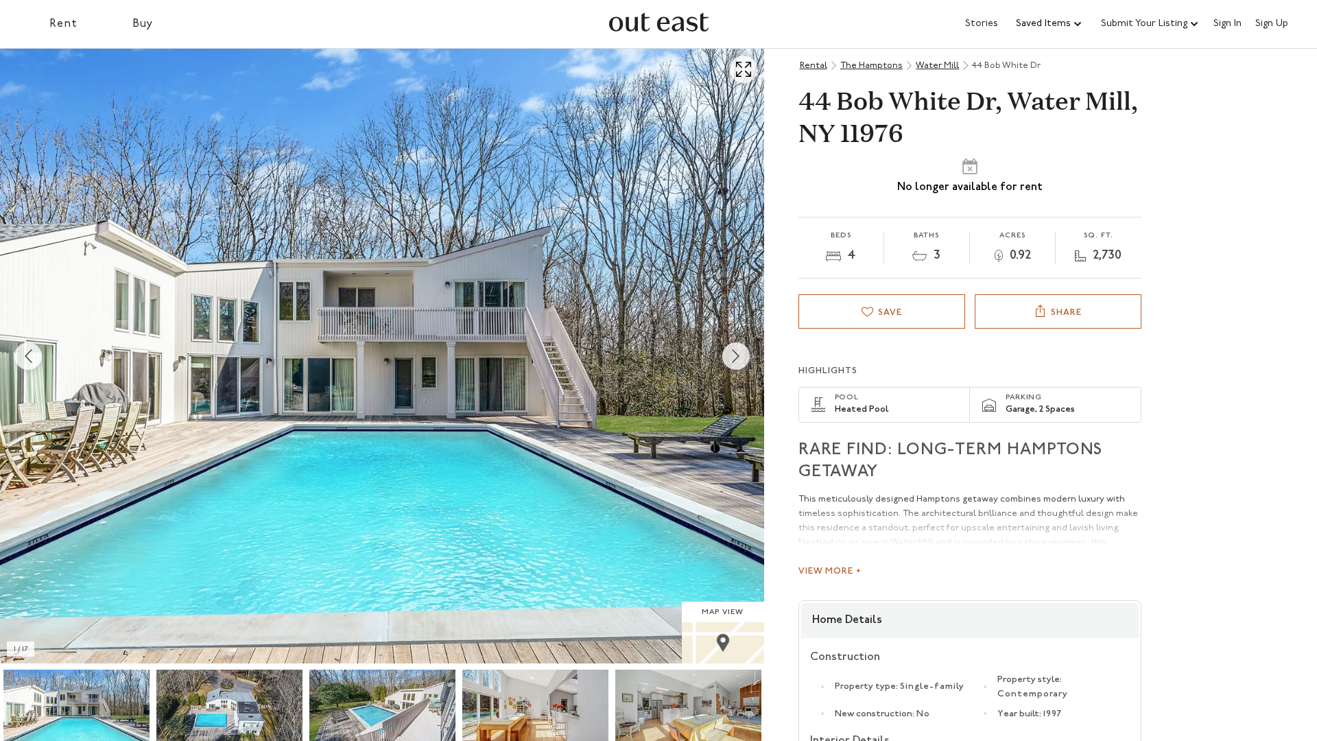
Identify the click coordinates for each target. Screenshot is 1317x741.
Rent (63, 24)
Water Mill (937, 65)
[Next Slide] (736, 356)
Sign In (1227, 24)
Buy (143, 24)
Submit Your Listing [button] (1144, 24)
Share (1066, 312)
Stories (981, 24)
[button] (1049, 24)
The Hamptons (871, 65)
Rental (813, 65)
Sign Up (1271, 24)
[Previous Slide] (28, 356)
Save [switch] (890, 312)
